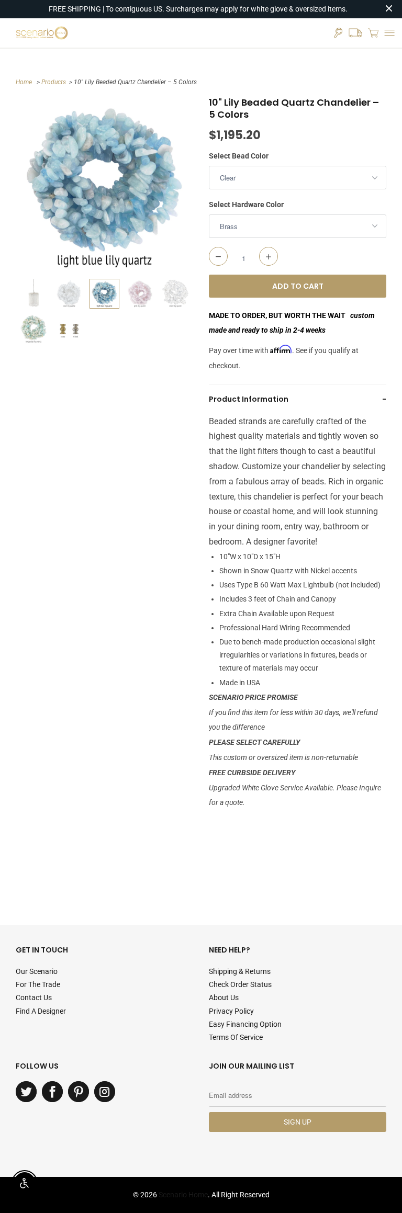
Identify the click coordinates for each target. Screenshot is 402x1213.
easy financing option (245, 1024)
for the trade (38, 984)
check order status (240, 984)
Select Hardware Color (246, 204)
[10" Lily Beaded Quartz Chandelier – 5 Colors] (104, 185)
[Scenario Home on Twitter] (26, 1091)
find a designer (41, 1011)
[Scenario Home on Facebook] (52, 1091)
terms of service (236, 1037)
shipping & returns (240, 971)
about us (224, 997)
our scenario (37, 971)
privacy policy (231, 1011)
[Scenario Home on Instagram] (104, 1091)
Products (53, 82)
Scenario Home (183, 1195)
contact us (34, 997)
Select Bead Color (239, 156)
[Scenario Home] (42, 33)
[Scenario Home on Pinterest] (78, 1091)
